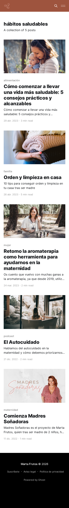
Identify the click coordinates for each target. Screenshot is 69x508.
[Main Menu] (63, 6)
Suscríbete (13, 471)
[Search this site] (56, 6)
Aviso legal (30, 471)
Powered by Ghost (34, 479)
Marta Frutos (29, 464)
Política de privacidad (52, 471)
